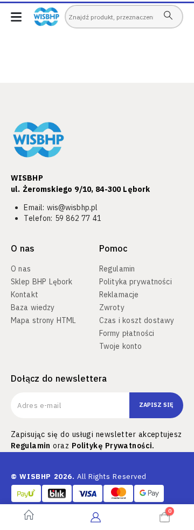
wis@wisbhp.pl (72, 207)
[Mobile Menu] (16, 17)
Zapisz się (156, 405)
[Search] (168, 15)
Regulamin (31, 445)
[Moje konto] (95, 517)
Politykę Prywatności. (113, 445)
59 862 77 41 (78, 218)
